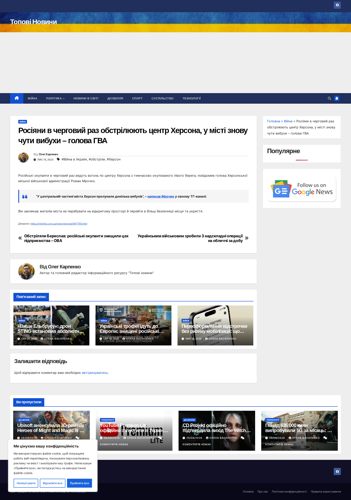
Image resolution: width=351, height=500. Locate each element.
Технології (192, 98)
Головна (273, 121)
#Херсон (113, 159)
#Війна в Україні (74, 159)
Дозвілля (115, 98)
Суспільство (163, 98)
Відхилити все (52, 483)
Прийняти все (79, 483)
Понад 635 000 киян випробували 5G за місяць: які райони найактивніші (299, 430)
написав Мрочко (160, 196)
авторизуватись (95, 373)
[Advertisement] (175, 62)
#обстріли (97, 159)
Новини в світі (86, 98)
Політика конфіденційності (289, 491)
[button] (329, 98)
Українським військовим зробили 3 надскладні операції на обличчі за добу (190, 238)
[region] (53, 466)
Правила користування (326, 491)
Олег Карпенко (48, 154)
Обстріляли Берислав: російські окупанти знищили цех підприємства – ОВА (76, 238)
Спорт (137, 98)
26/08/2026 (29, 437)
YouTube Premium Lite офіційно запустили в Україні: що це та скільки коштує (133, 430)
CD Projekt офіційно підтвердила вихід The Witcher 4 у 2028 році (216, 430)
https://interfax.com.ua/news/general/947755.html (58, 223)
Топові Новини (33, 22)
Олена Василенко (58, 338)
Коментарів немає (114, 444)
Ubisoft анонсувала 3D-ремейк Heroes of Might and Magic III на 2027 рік (51, 430)
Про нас (263, 491)
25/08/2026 (194, 437)
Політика (54, 98)
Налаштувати (26, 483)
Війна (32, 98)
